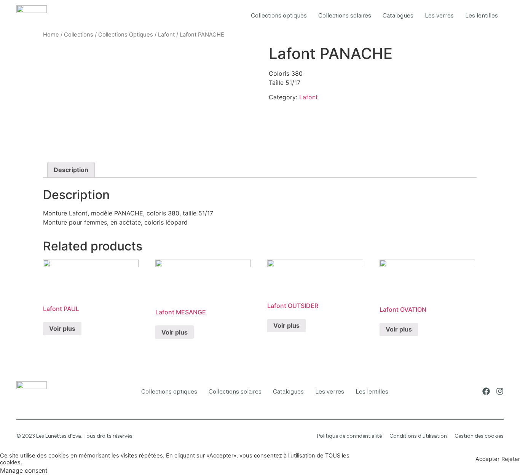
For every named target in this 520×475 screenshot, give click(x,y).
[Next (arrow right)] (506, 237)
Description (71, 170)
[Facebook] (486, 391)
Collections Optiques (125, 34)
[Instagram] (500, 391)
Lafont (166, 34)
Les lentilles (481, 15)
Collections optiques (279, 15)
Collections (78, 34)
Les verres (439, 15)
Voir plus (62, 328)
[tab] (71, 170)
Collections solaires (344, 15)
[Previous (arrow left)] (13, 237)
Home (51, 34)
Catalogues (398, 15)
